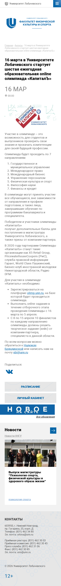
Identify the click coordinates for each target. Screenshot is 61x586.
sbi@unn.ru (20, 352)
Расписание (30, 386)
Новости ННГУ (13, 435)
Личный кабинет (30, 398)
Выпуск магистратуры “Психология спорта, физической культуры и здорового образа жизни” (27, 477)
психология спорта (20, 499)
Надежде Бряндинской (20, 347)
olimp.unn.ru (35, 293)
